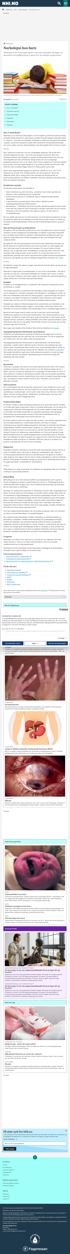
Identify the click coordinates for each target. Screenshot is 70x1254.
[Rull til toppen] (35, 1157)
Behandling (10, 121)
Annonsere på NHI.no (8, 1170)
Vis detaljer (61, 638)
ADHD (61, 258)
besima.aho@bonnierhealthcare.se (16, 1231)
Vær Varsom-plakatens (20, 1221)
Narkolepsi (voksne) (14, 570)
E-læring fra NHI (7, 1172)
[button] (66, 3)
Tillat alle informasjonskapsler (57, 643)
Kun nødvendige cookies (12, 643)
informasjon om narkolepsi (16, 572)
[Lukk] (66, 1131)
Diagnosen (10, 118)
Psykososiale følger (12, 114)
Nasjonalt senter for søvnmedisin (18, 556)
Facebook (5, 1196)
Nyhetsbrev (6, 1194)
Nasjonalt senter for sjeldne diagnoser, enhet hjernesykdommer (28, 561)
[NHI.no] (3, 9)
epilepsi (56, 328)
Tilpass (34, 643)
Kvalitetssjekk (63, 99)
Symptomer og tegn (13, 111)
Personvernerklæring (8, 1185)
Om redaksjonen (7, 1167)
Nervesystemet (23, 9)
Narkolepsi (44, 590)
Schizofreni (11, 582)
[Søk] (59, 3)
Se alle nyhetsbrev (9, 1139)
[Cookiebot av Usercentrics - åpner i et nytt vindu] (60, 609)
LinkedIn (5, 1199)
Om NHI (5, 1165)
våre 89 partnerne (11, 618)
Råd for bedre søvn (13, 584)
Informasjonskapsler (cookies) (11, 1183)
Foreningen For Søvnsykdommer (17, 559)
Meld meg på (10, 1149)
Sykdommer (9, 9)
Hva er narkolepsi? (12, 108)
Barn (15, 9)
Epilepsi (9, 580)
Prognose (9, 125)
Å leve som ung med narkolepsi (18, 575)
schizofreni (60, 350)
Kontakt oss (6, 1175)
